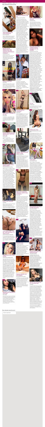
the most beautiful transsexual (20, 111)
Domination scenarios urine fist (22, 16)
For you (31, 103)
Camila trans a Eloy (34, 129)
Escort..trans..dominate (8, 201)
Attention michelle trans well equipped (21, 275)
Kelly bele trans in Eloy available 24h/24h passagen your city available (35, 48)
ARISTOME (4, 1)
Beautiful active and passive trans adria (9, 293)
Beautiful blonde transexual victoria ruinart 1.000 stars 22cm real (9, 134)
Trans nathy (32, 159)
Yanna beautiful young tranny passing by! (8, 33)
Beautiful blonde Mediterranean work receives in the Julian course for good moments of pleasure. (8, 50)
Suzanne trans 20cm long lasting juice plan (35, 252)
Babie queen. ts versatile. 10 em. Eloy (9, 114)
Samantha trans (19, 243)
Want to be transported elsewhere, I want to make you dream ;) (22, 193)
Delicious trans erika (7, 81)
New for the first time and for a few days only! (35, 283)
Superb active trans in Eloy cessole (9, 256)
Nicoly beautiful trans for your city (35, 19)
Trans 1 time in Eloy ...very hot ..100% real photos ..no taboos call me (9, 232)
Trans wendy (19, 78)
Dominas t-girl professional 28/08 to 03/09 (22, 153)
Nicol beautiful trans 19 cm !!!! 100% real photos (36, 207)
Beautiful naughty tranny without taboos (8, 165)
